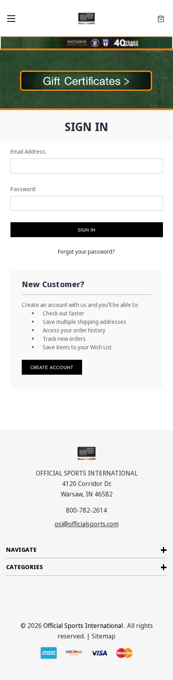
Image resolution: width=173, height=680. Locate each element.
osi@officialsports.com (87, 523)
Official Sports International (83, 625)
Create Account (52, 367)
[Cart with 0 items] (161, 18)
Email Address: (28, 151)
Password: (23, 189)
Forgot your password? (86, 251)
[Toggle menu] (11, 18)
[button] (86, 79)
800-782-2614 (86, 510)
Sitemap (103, 636)
